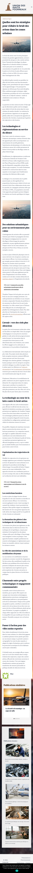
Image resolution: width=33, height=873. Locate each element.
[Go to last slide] (6, 703)
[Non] (31, 868)
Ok (17, 870)
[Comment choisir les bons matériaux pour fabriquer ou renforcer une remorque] (17, 832)
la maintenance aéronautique (22, 369)
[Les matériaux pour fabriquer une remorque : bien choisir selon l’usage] (17, 812)
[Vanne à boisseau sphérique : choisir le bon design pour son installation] (17, 791)
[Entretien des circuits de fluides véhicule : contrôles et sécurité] (17, 750)
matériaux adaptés (7, 279)
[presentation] (16, 697)
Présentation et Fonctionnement (25, 859)
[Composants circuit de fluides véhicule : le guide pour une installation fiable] (17, 770)
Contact (28, 863)
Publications (20, 863)
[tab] (15, 718)
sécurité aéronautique (16, 314)
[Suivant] (27, 703)
